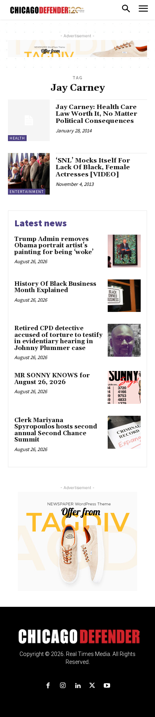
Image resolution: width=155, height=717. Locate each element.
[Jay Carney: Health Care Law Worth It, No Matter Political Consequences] (29, 120)
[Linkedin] (77, 686)
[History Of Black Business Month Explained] (124, 295)
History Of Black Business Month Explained (55, 287)
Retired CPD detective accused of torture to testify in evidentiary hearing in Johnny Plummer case (58, 338)
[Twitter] (92, 686)
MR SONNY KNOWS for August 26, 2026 (52, 379)
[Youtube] (107, 686)
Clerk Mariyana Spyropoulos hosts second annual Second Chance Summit (55, 430)
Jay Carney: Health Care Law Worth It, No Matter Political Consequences (96, 114)
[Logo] (78, 636)
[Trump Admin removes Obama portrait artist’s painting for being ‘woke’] (124, 251)
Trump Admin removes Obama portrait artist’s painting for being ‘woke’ (53, 245)
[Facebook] (48, 686)
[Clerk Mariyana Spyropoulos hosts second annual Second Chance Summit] (124, 432)
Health (17, 138)
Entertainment (27, 191)
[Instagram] (62, 686)
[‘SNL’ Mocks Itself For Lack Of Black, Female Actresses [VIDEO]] (29, 174)
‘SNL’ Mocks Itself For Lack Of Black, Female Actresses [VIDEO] (93, 167)
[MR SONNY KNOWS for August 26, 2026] (124, 387)
